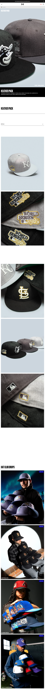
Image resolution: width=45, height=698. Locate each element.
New (41, 4)
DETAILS (2, 124)
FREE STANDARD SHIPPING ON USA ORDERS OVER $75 (22, 1)
